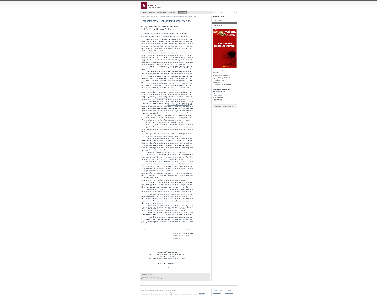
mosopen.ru (202, 293)
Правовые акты (183, 12)
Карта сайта (228, 290)
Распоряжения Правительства (184, 16)
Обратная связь (229, 293)
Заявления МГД (218, 99)
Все (160, 16)
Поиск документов (217, 25)
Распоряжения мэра (219, 80)
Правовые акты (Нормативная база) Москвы (166, 21)
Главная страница (145, 16)
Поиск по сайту (217, 293)
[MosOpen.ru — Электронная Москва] (151, 5)
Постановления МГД (219, 97)
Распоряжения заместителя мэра (222, 84)
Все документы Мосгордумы (221, 93)
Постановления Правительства (222, 77)
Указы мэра (217, 82)
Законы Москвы (218, 95)
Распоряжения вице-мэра (220, 86)
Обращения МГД (218, 101)
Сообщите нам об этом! (228, 106)
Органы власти (172, 12)
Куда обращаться (161, 12)
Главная (144, 12)
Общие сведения (217, 20)
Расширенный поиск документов (150, 277)
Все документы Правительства (222, 75)
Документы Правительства (169, 16)
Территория (152, 12)
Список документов (218, 23)
